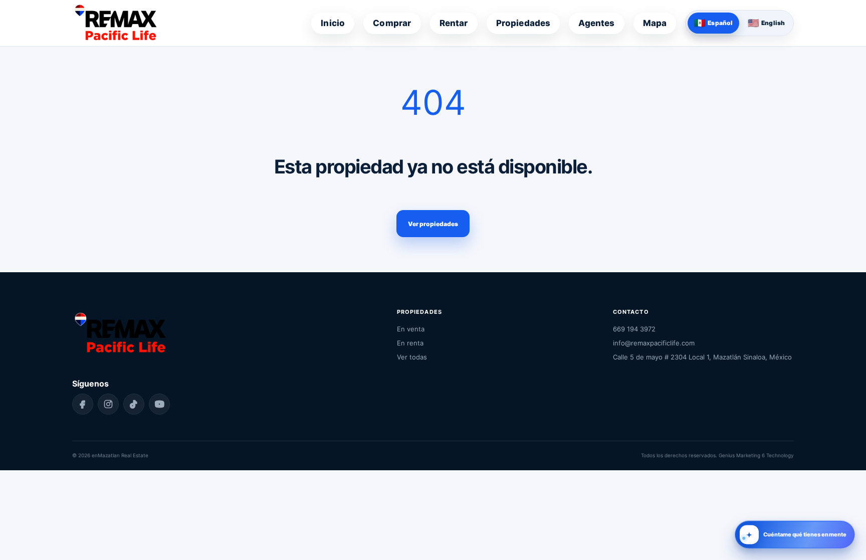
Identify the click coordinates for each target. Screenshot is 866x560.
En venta (410, 329)
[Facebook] (82, 404)
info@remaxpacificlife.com (654, 343)
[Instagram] (108, 404)
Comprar (392, 23)
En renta (410, 343)
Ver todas (412, 357)
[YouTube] (159, 404)
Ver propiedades (433, 224)
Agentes (596, 23)
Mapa (655, 23)
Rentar (454, 23)
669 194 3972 (634, 329)
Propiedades (523, 23)
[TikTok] (133, 404)
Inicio (333, 23)
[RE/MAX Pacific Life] (115, 23)
